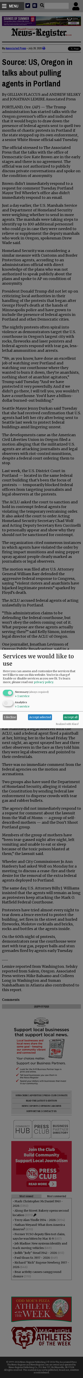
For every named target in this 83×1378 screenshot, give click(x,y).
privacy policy (43, 682)
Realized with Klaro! (67, 723)
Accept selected (40, 717)
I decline (10, 717)
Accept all (71, 717)
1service (22, 696)
